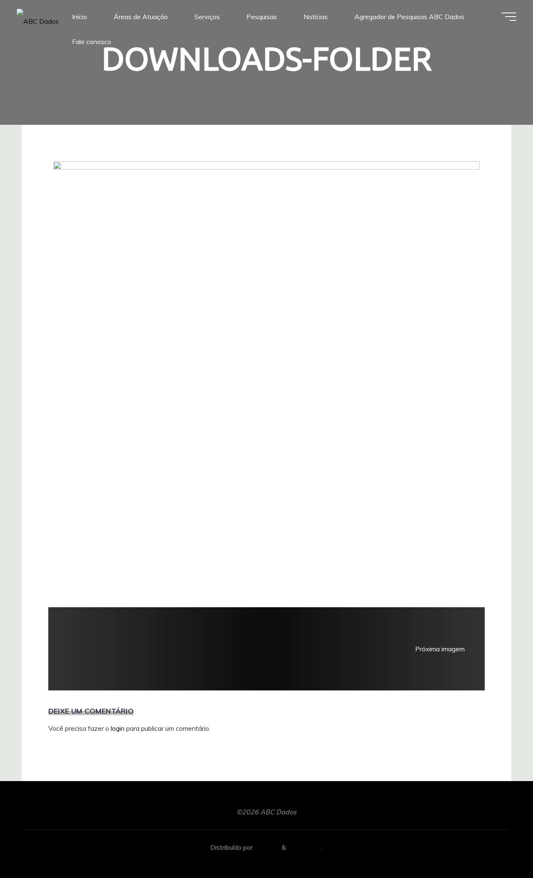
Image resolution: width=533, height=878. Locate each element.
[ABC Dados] (38, 16)
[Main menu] (508, 16)
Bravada (266, 847)
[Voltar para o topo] (500, 845)
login (118, 728)
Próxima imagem (440, 649)
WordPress (304, 847)
